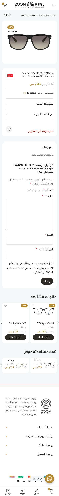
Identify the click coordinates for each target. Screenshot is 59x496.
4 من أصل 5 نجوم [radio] (30, 190)
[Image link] (46, 406)
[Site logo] (29, 4)
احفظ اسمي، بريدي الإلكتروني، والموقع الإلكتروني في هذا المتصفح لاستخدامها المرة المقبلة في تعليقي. (29, 268)
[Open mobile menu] (55, 5)
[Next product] (4, 15)
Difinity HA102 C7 (17, 323)
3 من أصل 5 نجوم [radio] (33, 190)
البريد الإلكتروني (44, 249)
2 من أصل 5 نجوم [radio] (36, 190)
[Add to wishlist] (9, 129)
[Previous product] (10, 15)
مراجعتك (47, 196)
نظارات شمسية (44, 15)
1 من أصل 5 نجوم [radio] (38, 190)
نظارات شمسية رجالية (28, 15)
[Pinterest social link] (29, 481)
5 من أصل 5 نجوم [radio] (27, 190)
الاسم (49, 234)
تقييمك (48, 190)
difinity (51, 327)
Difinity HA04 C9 (45, 323)
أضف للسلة (43, 337)
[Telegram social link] (17, 481)
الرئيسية (54, 15)
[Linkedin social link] (23, 481)
